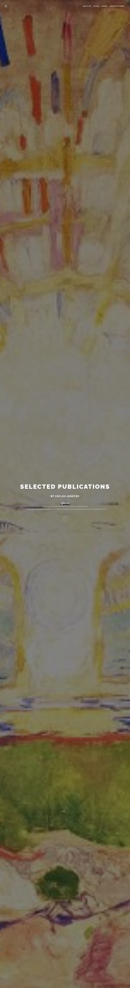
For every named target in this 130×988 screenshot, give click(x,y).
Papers (104, 6)
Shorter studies (117, 6)
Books (96, 6)
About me (87, 6)
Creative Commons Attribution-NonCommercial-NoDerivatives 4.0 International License (78, 509)
